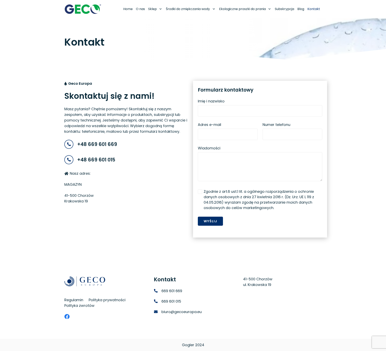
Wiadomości (209, 148)
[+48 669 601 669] (70, 144)
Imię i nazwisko (211, 101)
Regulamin (73, 299)
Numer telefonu (276, 124)
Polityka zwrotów (79, 305)
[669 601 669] (157, 291)
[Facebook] (67, 316)
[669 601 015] (157, 301)
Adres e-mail (209, 124)
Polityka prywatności (107, 299)
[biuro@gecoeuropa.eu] (157, 312)
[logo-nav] (82, 9)
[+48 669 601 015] (70, 159)
